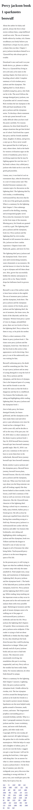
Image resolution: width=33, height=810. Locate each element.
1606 (8, 797)
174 (4, 805)
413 (24, 785)
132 (21, 787)
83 (3, 808)
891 (10, 792)
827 (13, 808)
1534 (15, 803)
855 (21, 803)
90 (3, 797)
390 (14, 790)
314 (4, 785)
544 (26, 803)
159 (9, 795)
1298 (24, 800)
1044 (4, 792)
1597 (16, 787)
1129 (14, 797)
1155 (13, 800)
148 (26, 797)
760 (4, 795)
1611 (14, 795)
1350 (9, 805)
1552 (15, 792)
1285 (26, 795)
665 (21, 805)
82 (3, 800)
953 (8, 808)
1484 (25, 790)
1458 (20, 795)
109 (19, 800)
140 (4, 790)
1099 (10, 787)
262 (27, 787)
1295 (4, 803)
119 (21, 792)
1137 (19, 790)
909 (19, 785)
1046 (26, 805)
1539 (20, 797)
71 (9, 785)
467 (9, 790)
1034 (4, 787)
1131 (26, 792)
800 (8, 800)
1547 (13, 785)
